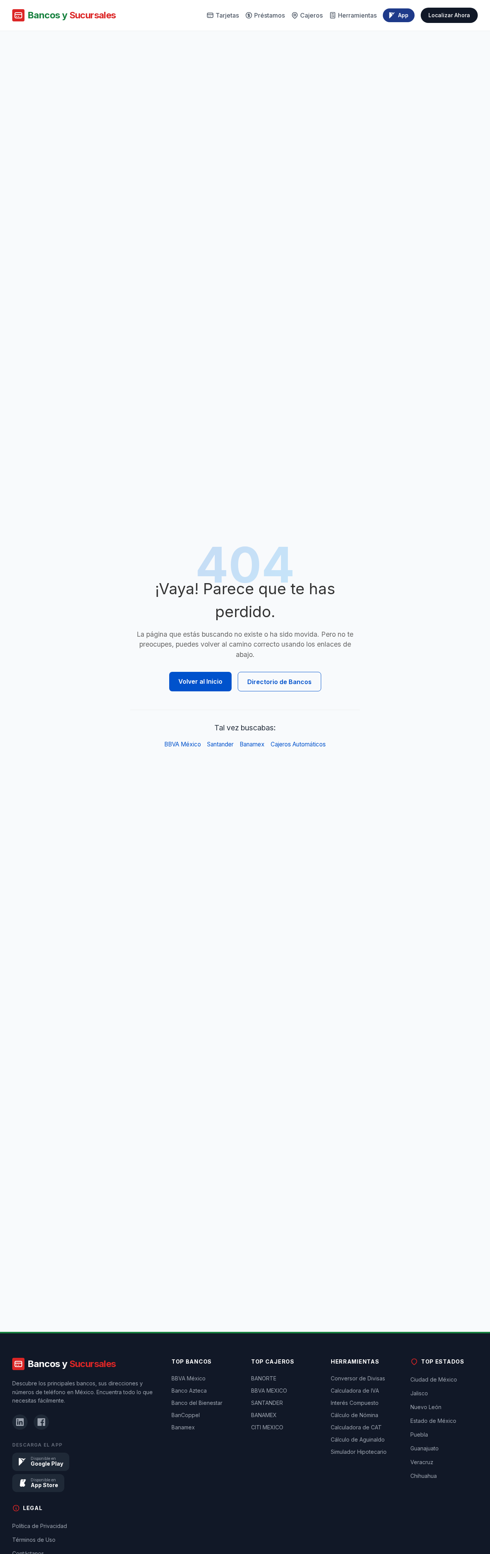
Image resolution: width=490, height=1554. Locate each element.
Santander (220, 744)
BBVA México (182, 744)
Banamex (252, 744)
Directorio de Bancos (279, 682)
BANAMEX (264, 1415)
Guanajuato (424, 1448)
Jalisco (419, 1393)
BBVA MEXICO (269, 1390)
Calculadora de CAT (356, 1427)
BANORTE (263, 1378)
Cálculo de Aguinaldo (358, 1439)
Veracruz (421, 1462)
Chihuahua (423, 1476)
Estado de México (433, 1420)
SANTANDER (267, 1403)
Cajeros (311, 15)
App (403, 15)
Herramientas (357, 15)
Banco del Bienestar (197, 1403)
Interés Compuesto (355, 1403)
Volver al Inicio (200, 681)
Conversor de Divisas (358, 1378)
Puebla (419, 1434)
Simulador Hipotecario (359, 1451)
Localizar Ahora (449, 15)
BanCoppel (186, 1415)
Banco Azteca (189, 1390)
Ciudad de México (433, 1379)
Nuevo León (425, 1407)
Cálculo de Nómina (354, 1415)
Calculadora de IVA (355, 1390)
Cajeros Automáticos (298, 744)
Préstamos (269, 15)
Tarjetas (227, 15)
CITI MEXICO (267, 1427)
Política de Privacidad (39, 1526)
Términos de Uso (34, 1539)
